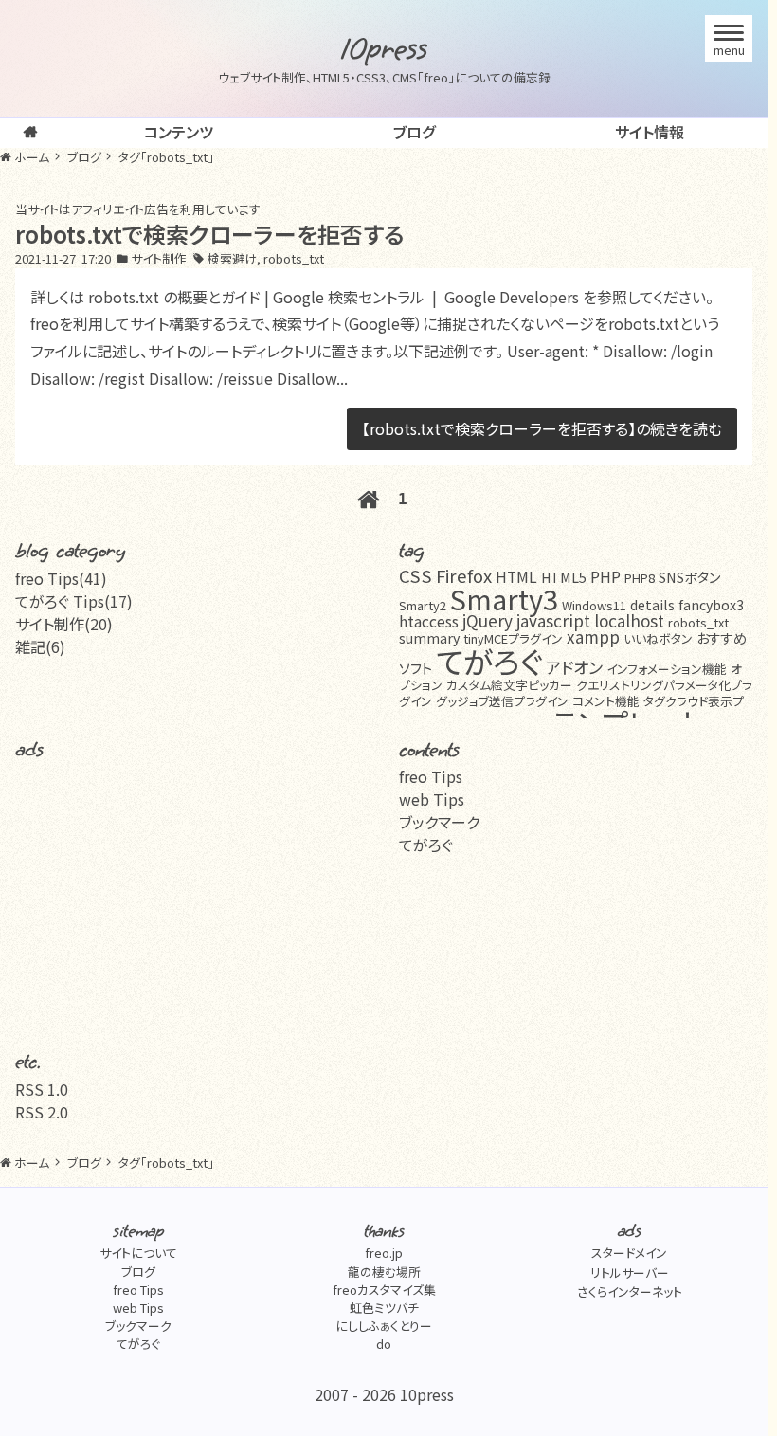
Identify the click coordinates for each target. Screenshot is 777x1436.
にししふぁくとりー (383, 1326)
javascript (553, 620)
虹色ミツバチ (384, 1308)
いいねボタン (658, 638)
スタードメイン (629, 1253)
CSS (415, 575)
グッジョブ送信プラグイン (502, 701)
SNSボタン (689, 577)
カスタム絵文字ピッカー (509, 685)
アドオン (574, 667)
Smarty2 (422, 605)
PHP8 (639, 578)
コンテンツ (178, 131)
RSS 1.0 (41, 1089)
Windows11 (594, 605)
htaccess (429, 621)
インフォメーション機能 (666, 669)
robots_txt (293, 258)
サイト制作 (159, 258)
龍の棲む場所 (384, 1272)
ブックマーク (439, 821)
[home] (30, 133)
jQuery (487, 620)
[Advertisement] (194, 897)
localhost (629, 620)
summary (429, 637)
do (383, 1344)
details (652, 604)
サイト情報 (649, 131)
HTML (516, 577)
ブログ (414, 131)
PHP (605, 577)
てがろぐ (489, 660)
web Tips (431, 799)
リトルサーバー (629, 1272)
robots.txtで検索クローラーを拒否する (210, 233)
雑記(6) (40, 646)
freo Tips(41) (61, 578)
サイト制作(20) (64, 623)
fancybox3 (711, 604)
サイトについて (138, 1253)
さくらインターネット (629, 1291)
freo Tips (430, 776)
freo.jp (384, 1253)
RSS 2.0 (41, 1111)
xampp (593, 636)
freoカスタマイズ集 (384, 1290)
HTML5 (564, 577)
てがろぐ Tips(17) (74, 601)
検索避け (232, 258)
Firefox (464, 575)
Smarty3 (504, 598)
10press (383, 48)
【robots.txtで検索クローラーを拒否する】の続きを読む (542, 428)
